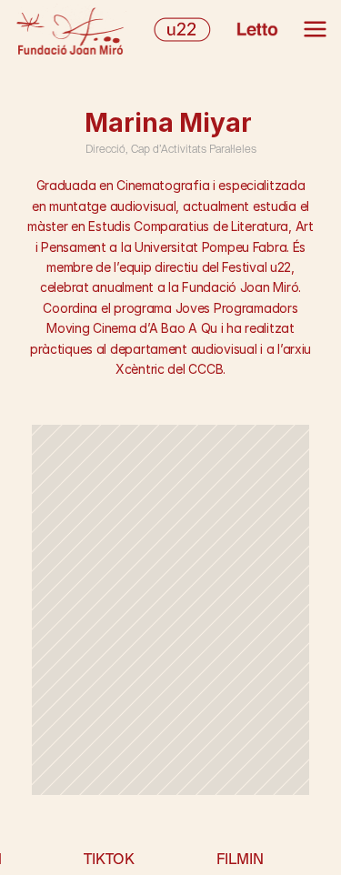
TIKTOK (109, 859)
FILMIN (240, 859)
